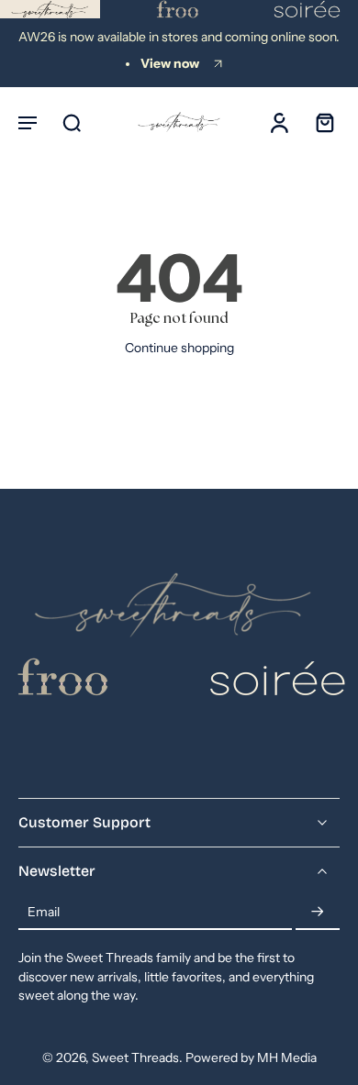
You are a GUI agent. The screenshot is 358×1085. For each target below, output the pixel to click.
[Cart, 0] (319, 122)
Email (44, 911)
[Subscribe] (318, 912)
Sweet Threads (135, 1057)
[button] (27, 122)
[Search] (71, 122)
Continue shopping (179, 347)
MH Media (287, 1057)
